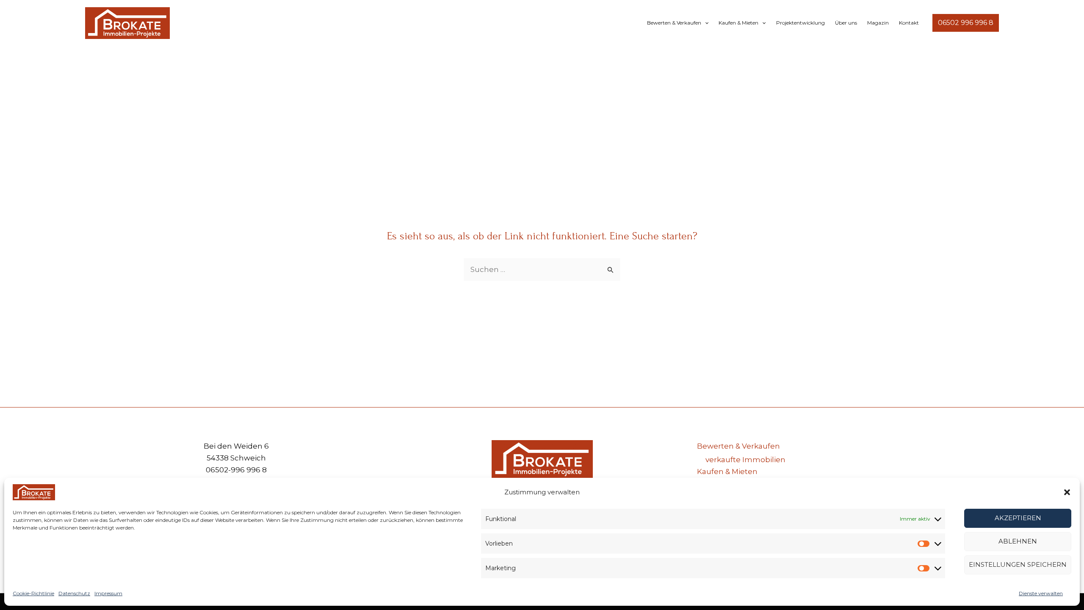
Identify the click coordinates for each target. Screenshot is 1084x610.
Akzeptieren (1018, 518)
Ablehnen (1017, 541)
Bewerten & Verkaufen (674, 22)
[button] (1067, 492)
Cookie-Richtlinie (33, 593)
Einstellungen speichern (1018, 564)
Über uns (846, 22)
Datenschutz (74, 593)
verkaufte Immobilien (745, 459)
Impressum (108, 593)
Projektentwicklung (800, 22)
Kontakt (909, 22)
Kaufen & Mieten (738, 22)
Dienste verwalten (1041, 593)
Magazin (878, 22)
